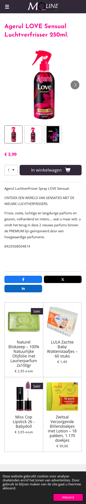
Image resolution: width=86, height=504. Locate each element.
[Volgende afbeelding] (75, 84)
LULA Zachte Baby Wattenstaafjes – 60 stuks (62, 349)
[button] (13, 134)
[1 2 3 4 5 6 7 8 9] (11, 170)
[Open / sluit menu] (7, 6)
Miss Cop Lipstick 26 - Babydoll (24, 422)
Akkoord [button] (68, 497)
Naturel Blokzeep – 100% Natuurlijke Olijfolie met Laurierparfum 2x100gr (23, 354)
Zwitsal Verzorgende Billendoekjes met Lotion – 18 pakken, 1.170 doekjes (62, 429)
